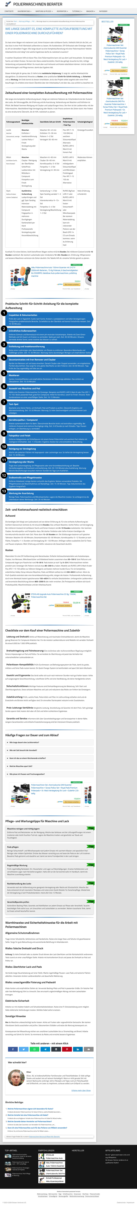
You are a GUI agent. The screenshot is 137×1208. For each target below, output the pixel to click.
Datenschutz (121, 1202)
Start (15, 21)
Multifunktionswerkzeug (77, 1196)
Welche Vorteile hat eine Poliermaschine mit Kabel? (28, 1115)
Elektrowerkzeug (42, 1194)
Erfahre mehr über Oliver (81, 1090)
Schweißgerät (53, 1196)
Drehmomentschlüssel (92, 1196)
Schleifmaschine (68, 1194)
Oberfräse (85, 1194)
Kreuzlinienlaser (43, 1196)
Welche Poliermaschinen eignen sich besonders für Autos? (30, 1108)
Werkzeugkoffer (63, 1196)
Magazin (90, 11)
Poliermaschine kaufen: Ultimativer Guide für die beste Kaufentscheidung (21, 1156)
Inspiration (61, 11)
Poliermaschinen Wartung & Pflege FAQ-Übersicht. (44, 1136)
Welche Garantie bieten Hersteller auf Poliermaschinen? (30, 1121)
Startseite (9, 11)
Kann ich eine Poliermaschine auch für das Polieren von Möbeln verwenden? (37, 1127)
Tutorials (76, 11)
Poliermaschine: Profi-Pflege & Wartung (21, 1174)
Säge (60, 1194)
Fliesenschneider (95, 1194)
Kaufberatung (24, 11)
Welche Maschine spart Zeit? (21, 766)
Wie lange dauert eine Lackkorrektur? (24, 742)
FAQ (33, 21)
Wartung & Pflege (43, 11)
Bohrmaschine (53, 1194)
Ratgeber (103, 11)
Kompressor (77, 1194)
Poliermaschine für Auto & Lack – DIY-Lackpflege (20, 1163)
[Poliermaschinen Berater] (7, 6)
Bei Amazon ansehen (72, 284)
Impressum (130, 1202)
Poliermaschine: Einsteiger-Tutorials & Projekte (21, 1169)
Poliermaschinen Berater (37, 4)
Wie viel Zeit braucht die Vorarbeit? (23, 750)
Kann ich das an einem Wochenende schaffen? (28, 758)
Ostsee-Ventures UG (19, 1202)
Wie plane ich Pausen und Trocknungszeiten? (27, 774)
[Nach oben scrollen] (133, 1204)
